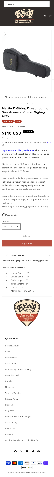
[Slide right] (33, 104)
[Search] (47, 4)
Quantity (5, 221)
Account (9, 434)
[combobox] (27, 4)
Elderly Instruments (22, 472)
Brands (8, 381)
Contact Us (10, 428)
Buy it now (27, 243)
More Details (11, 215)
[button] (3, 16)
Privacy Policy (11, 399)
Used (7, 351)
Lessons (9, 405)
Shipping (5, 138)
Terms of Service (13, 393)
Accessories (10, 363)
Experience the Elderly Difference (18, 150)
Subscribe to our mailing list (18, 416)
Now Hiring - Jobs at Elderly (18, 369)
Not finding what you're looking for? (22, 440)
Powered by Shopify (38, 472)
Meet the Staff (12, 375)
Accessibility (11, 422)
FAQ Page (9, 410)
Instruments (11, 357)
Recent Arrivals (12, 345)
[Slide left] (21, 104)
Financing (9, 387)
